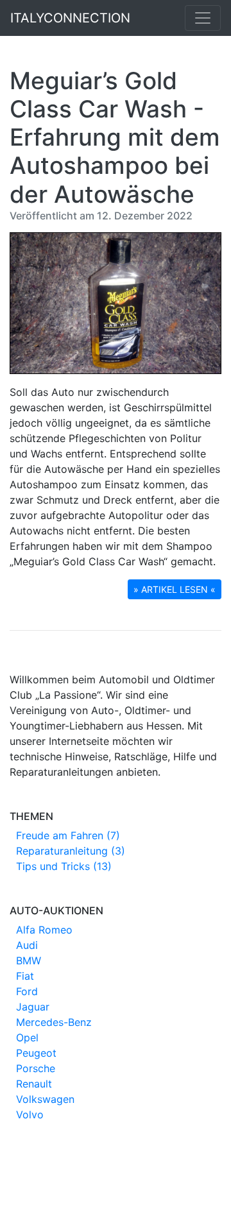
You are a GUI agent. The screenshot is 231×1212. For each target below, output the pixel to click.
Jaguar (32, 1006)
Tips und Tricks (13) (64, 866)
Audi (27, 945)
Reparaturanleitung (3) (70, 850)
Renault (34, 1083)
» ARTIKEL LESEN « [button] (174, 589)
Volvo (30, 1114)
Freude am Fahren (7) (68, 835)
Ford (27, 991)
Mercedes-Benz (54, 1022)
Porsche (35, 1068)
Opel (27, 1037)
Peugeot (36, 1052)
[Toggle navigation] (203, 18)
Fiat (25, 975)
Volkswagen (45, 1099)
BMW (28, 960)
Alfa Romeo (44, 929)
